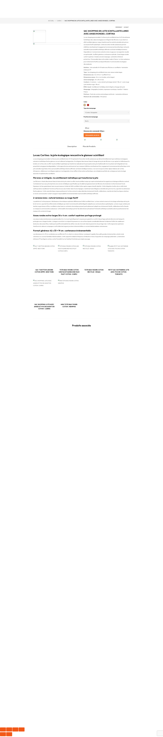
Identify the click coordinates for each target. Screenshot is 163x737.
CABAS (59, 21)
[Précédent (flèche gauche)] (3, 734)
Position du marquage (91, 117)
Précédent (118, 27)
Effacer (87, 128)
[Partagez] (15, 729)
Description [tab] (72, 146)
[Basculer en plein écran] (9, 729)
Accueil (51, 21)
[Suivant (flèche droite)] (9, 734)
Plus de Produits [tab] (89, 146)
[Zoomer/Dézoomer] (3, 729)
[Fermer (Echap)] (22, 729)
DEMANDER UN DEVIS (92, 135)
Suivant (126, 27)
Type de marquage (90, 108)
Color (85, 102)
